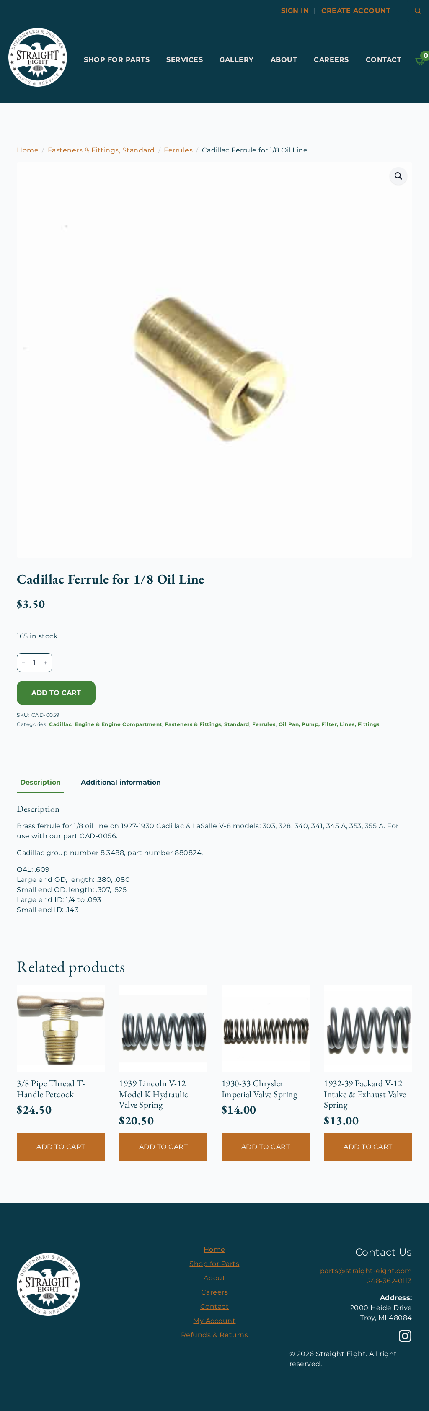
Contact (384, 60)
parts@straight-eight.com (366, 1271)
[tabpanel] (214, 859)
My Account (214, 1321)
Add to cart (56, 693)
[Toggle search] (418, 11)
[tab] (40, 782)
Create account (355, 11)
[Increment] (45, 663)
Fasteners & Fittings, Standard (101, 150)
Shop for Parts (117, 60)
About (284, 60)
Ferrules (178, 150)
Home (28, 150)
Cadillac (60, 724)
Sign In (295, 11)
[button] (399, 176)
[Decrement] (23, 663)
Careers (331, 60)
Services (184, 60)
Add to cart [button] (60, 1147)
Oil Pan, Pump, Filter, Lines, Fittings (329, 724)
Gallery (237, 60)
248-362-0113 (389, 1281)
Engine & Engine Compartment (118, 724)
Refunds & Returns (214, 1335)
